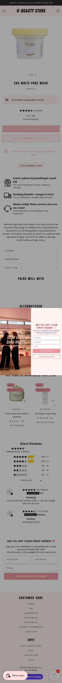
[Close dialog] (60, 309)
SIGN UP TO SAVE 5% (46, 351)
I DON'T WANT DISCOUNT (46, 356)
